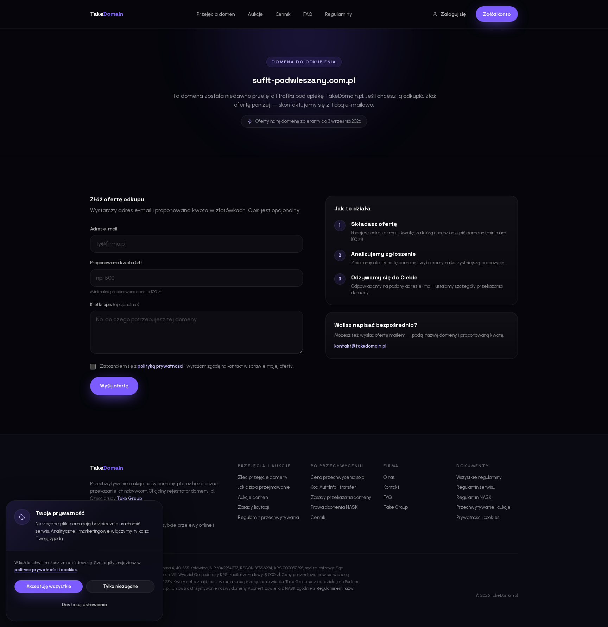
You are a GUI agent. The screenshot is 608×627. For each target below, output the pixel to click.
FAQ (307, 14)
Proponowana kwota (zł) (116, 262)
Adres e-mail (103, 229)
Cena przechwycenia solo (337, 477)
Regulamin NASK (473, 497)
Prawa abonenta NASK (334, 507)
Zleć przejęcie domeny (262, 477)
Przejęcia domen (216, 14)
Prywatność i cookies (477, 517)
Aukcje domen (253, 497)
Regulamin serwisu (475, 487)
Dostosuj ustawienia (84, 604)
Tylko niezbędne (120, 586)
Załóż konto (497, 14)
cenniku (230, 581)
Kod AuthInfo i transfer (333, 487)
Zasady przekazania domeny (341, 497)
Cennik (283, 14)
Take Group (129, 498)
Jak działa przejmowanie (264, 487)
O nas (389, 477)
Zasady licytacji (253, 507)
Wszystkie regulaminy (479, 477)
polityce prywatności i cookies (45, 569)
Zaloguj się (453, 14)
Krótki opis (114, 304)
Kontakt (391, 487)
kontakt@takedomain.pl (360, 346)
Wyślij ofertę (114, 386)
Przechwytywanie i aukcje (483, 507)
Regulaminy (338, 14)
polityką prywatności (160, 366)
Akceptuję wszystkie (48, 586)
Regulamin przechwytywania (268, 517)
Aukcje (255, 14)
